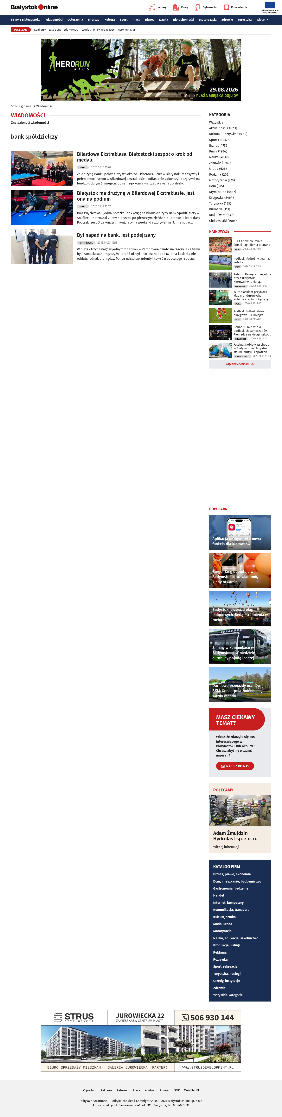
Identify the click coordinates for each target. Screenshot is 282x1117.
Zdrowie (227, 19)
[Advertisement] (240, 437)
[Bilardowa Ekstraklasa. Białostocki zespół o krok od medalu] (42, 168)
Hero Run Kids (126, 29)
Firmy (184, 7)
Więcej (261, 19)
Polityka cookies (121, 1101)
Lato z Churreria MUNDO (63, 29)
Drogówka (216, 198)
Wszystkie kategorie (228, 995)
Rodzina (215, 174)
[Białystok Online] (34, 7)
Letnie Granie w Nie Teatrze (98, 29)
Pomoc (164, 1090)
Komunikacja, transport (231, 910)
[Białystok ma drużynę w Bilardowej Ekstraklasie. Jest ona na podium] (42, 207)
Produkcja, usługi (226, 945)
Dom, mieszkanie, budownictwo (237, 881)
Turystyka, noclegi (227, 974)
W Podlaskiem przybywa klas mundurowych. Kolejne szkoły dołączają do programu (250, 295)
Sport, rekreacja (225, 966)
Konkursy (40, 29)
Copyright (142, 1101)
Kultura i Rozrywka (223, 134)
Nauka (163, 19)
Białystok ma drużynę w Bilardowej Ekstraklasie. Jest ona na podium (135, 196)
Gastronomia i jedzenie (230, 888)
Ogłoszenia (210, 7)
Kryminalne (86, 242)
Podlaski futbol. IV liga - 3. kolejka (251, 260)
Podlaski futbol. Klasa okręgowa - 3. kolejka (248, 313)
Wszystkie (216, 122)
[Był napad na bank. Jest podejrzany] (42, 246)
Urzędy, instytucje (226, 981)
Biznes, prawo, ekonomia (232, 874)
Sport (124, 19)
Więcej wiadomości (237, 364)
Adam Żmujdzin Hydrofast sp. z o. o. (235, 835)
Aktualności (217, 128)
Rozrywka (220, 959)
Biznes (149, 19)
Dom (212, 186)
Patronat (123, 1090)
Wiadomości (54, 19)
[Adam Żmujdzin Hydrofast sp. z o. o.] (240, 810)
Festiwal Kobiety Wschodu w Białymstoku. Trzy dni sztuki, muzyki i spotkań (251, 348)
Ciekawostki (218, 221)
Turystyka (245, 19)
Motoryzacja (208, 19)
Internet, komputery (228, 903)
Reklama (220, 952)
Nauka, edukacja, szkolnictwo (235, 938)
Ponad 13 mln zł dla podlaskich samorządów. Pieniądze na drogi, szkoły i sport (251, 330)
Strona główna (21, 106)
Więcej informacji (226, 847)
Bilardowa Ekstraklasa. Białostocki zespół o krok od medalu (134, 157)
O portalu (89, 1090)
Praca (136, 19)
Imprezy (162, 7)
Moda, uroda (222, 924)
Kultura (109, 19)
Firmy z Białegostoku (25, 19)
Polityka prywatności (93, 1101)
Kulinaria (216, 209)
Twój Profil (191, 1090)
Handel (218, 895)
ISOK (176, 1090)
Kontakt (150, 1090)
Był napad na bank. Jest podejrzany (116, 235)
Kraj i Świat (217, 215)
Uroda (213, 169)
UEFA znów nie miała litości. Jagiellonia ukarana (251, 243)
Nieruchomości (183, 19)
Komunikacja (239, 7)
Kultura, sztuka (224, 917)
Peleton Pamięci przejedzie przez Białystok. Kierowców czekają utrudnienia (252, 278)
